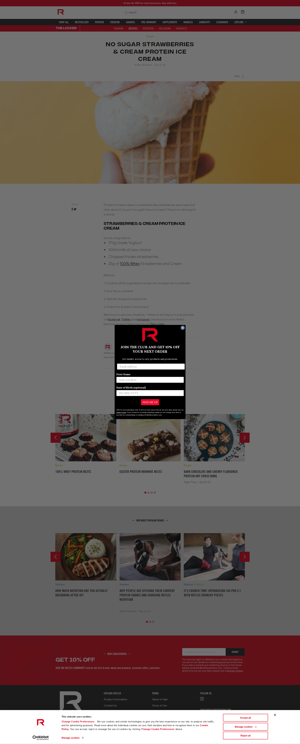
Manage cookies (71, 737)
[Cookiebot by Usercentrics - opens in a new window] (40, 737)
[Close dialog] (182, 327)
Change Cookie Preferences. (79, 721)
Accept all (245, 717)
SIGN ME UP (150, 402)
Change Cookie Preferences (158, 729)
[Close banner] (275, 715)
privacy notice (121, 412)
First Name (123, 374)
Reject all (245, 735)
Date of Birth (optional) (131, 387)
